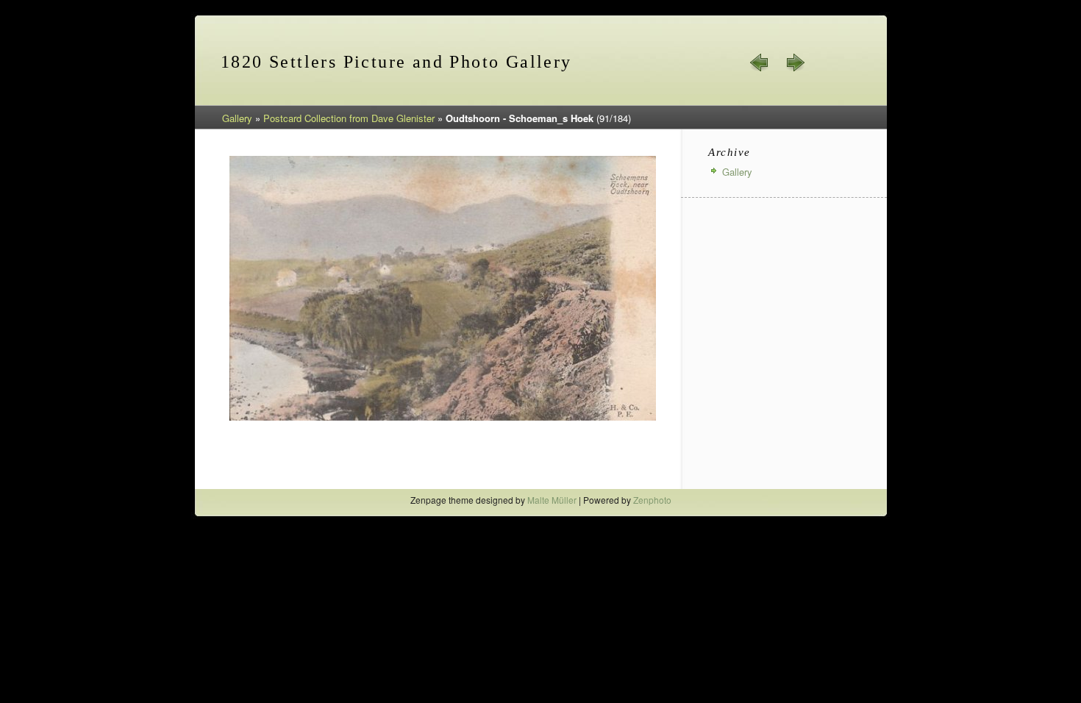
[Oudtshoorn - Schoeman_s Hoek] (442, 418)
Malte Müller (552, 499)
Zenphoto (652, 499)
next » (795, 62)
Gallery (237, 118)
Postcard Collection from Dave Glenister (349, 118)
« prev (759, 62)
